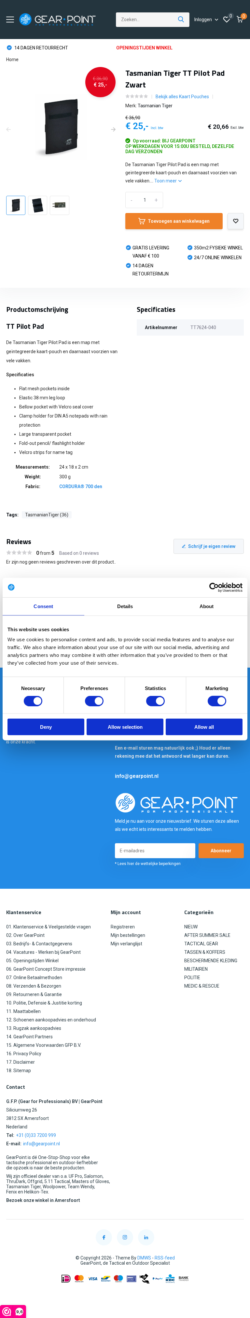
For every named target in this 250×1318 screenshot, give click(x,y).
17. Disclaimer (20, 1062)
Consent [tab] (43, 606)
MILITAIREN (196, 969)
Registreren (123, 926)
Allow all (204, 727)
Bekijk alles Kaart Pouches (182, 96)
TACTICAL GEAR (201, 943)
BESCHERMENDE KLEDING (210, 960)
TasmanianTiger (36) (46, 514)
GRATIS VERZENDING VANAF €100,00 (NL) (166, 47)
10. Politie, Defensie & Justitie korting (44, 1002)
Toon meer (166, 180)
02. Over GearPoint (25, 935)
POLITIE (192, 977)
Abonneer (221, 850)
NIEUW (191, 926)
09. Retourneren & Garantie (34, 994)
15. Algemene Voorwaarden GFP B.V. (43, 1045)
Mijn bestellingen (128, 935)
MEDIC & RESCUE (201, 986)
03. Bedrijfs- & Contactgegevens (39, 943)
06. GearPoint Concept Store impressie (46, 969)
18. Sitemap (18, 1070)
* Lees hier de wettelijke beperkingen (148, 863)
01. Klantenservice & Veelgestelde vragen (48, 926)
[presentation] (8, 129)
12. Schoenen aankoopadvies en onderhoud (51, 1019)
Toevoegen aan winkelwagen (179, 221)
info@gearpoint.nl (137, 776)
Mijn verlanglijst (126, 943)
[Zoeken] (181, 19)
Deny (46, 727)
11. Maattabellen (23, 1011)
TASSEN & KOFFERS (204, 952)
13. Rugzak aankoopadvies (33, 1028)
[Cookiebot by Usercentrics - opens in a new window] (214, 587)
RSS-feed (165, 1257)
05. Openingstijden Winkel (32, 960)
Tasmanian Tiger (155, 105)
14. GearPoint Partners (29, 1036)
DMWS (144, 1257)
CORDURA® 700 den (80, 486)
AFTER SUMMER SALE (207, 935)
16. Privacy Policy (23, 1053)
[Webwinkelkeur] (125, 1294)
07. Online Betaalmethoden (34, 977)
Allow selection (125, 727)
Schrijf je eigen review (211, 546)
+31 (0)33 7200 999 (36, 1135)
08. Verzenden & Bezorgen (33, 986)
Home (12, 59)
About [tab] (207, 606)
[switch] (94, 701)
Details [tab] (125, 606)
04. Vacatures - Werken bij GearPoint (43, 952)
